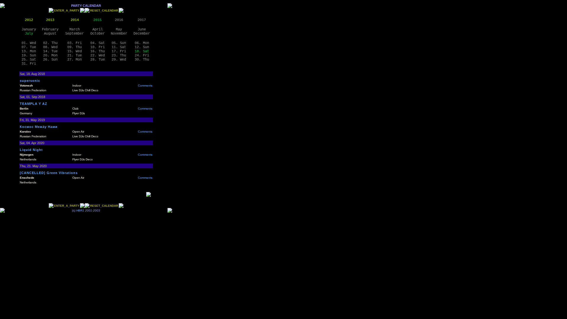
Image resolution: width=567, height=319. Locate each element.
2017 (142, 20)
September (74, 34)
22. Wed (97, 55)
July (29, 34)
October (97, 34)
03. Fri (74, 43)
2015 (97, 20)
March (74, 29)
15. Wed (74, 51)
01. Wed (29, 43)
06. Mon (142, 43)
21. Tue (74, 55)
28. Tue (97, 60)
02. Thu (50, 43)
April (97, 29)
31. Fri (29, 64)
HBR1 (80, 210)
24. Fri (142, 55)
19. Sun (29, 55)
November (119, 34)
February (50, 29)
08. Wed (50, 47)
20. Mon (50, 55)
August (50, 34)
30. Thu (142, 60)
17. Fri (119, 51)
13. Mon (29, 51)
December (141, 34)
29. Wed (119, 60)
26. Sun (50, 60)
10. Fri (97, 47)
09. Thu (74, 47)
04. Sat (97, 43)
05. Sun (119, 43)
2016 (119, 20)
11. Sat (119, 47)
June (142, 29)
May (119, 29)
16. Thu (97, 51)
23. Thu (119, 55)
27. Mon (74, 60)
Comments (145, 85)
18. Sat (142, 51)
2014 (75, 20)
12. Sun (142, 47)
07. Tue (29, 47)
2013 (50, 20)
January (29, 29)
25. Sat (29, 60)
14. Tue (50, 51)
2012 (29, 20)
